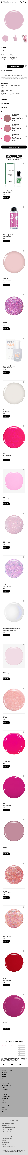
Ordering (4, 1076)
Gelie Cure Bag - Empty (7, 1138)
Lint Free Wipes (5, 1142)
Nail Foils (4, 1144)
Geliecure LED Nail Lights (7, 1136)
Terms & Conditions (7, 1081)
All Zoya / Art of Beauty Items (8, 1146)
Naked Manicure (6, 1102)
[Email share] (11, 70)
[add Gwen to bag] (26, 66)
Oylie (3, 1111)
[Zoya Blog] (20, 1064)
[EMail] (11, 70)
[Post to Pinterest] (4, 70)
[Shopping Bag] (26, 2)
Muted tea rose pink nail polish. (10, 85)
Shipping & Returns (6, 1078)
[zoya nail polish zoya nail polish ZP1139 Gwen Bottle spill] (15, 38)
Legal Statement (6, 1089)
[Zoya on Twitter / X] (16, 1064)
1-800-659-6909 (6, 1096)
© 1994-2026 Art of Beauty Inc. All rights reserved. (14, 1151)
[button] (9, 2)
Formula (4, 99)
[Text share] (13, 70)
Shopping (4, 1094)
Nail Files (4, 1140)
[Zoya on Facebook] (3, 1064)
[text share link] (13, 70)
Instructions (5, 103)
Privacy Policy (5, 1083)
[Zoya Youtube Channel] (12, 1064)
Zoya (3, 1100)
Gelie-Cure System (6, 1105)
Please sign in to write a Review (7, 1046)
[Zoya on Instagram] (7, 1064)
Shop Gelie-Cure (5, 1125)
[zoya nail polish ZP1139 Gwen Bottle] (5, 38)
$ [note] (14, 120)
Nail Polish (4, 88)
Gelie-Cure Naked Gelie (7, 1129)
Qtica (3, 1107)
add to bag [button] (13, 66)
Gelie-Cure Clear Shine (7, 1131)
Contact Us (4, 1072)
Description (5, 83)
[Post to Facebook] (1, 70)
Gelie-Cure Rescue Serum (8, 1123)
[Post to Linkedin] (9, 70)
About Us (4, 1087)
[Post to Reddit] (7, 70)
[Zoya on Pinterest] (24, 1064)
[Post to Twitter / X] (3, 70)
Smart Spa (4, 1109)
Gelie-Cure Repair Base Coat (8, 1127)
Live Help (4, 1074)
